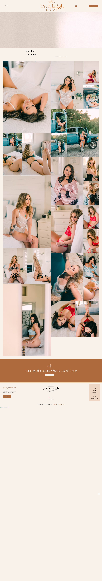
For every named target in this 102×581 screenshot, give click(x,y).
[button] (2, 5)
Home (94, 386)
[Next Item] (99, 494)
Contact (94, 396)
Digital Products (94, 398)
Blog (94, 394)
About (94, 390)
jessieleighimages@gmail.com (51, 399)
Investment (94, 392)
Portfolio (94, 388)
